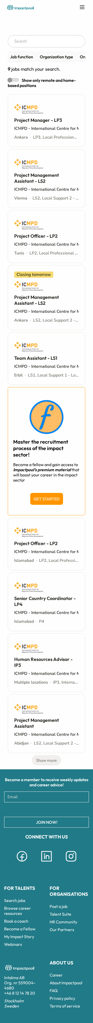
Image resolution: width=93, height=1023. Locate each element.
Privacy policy (62, 998)
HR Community (63, 921)
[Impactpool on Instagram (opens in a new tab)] (71, 862)
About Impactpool (66, 982)
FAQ (54, 990)
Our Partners (62, 929)
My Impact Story (19, 936)
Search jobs (14, 900)
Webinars (13, 944)
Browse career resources (17, 911)
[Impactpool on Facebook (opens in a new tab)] (22, 862)
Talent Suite (60, 914)
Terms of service (65, 1006)
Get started (47, 498)
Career (56, 975)
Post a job (58, 906)
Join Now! (46, 822)
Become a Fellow (19, 928)
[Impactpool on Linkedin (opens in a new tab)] (46, 862)
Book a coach (16, 921)
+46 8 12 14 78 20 (19, 993)
